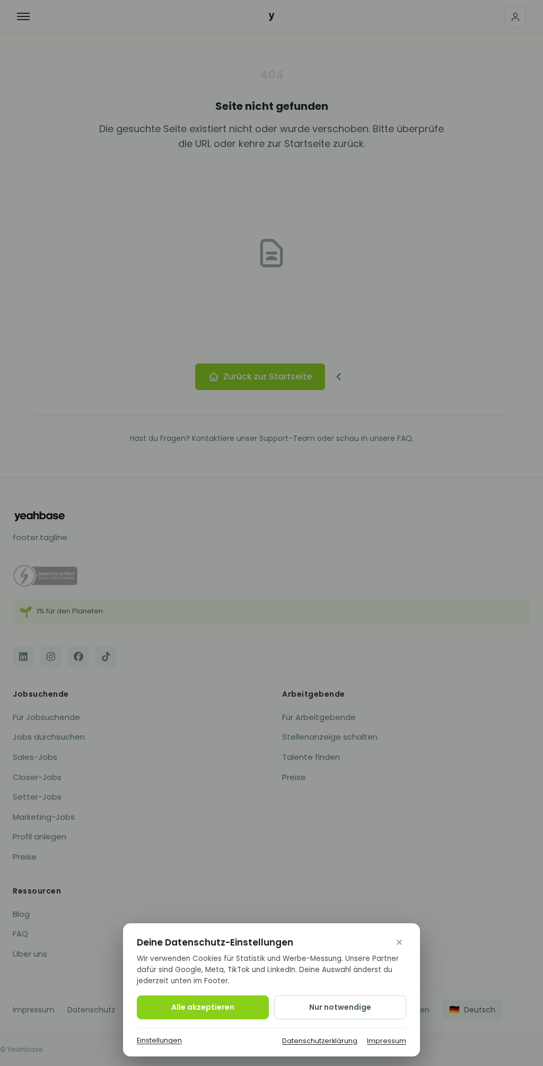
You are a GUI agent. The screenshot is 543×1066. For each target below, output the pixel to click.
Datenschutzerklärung (319, 1040)
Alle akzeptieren (202, 1007)
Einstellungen (159, 1040)
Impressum (386, 1040)
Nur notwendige (340, 1007)
